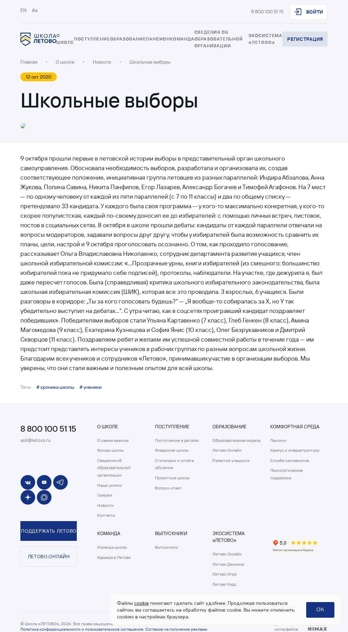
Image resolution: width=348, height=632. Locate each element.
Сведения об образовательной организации (218, 39)
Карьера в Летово (114, 557)
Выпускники (166, 547)
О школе (65, 62)
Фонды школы (110, 450)
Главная (28, 62)
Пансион (278, 440)
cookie (141, 603)
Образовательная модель (236, 440)
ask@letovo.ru (35, 440)
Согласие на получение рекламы (176, 629)
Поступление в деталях (177, 440)
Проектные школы (172, 477)
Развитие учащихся (230, 460)
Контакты (106, 515)
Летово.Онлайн (227, 450)
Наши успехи (109, 485)
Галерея (104, 495)
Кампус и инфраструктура (294, 450)
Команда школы (112, 547)
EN (23, 10)
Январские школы (172, 450)
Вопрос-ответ (168, 487)
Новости (105, 505)
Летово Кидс (224, 584)
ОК (320, 609)
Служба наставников (289, 460)
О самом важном (112, 440)
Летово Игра (224, 574)
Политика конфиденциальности (50, 629)
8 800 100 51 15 (267, 12)
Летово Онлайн (227, 553)
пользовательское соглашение (114, 629)
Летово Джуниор (228, 564)
